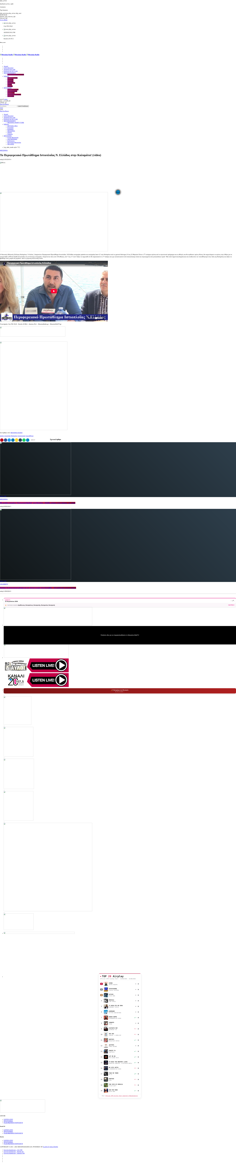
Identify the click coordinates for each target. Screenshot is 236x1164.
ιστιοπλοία (7, 436)
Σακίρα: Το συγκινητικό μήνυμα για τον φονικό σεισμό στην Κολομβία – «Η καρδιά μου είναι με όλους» (38, 588)
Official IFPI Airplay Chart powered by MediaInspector (121, 1095)
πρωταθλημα (29, 436)
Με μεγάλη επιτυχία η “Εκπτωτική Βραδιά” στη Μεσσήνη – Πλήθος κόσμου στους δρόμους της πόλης (37, 503)
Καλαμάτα (14, 436)
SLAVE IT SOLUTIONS (50, 1147)
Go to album (3, 20)
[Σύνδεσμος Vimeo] (19, 55)
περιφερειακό (21, 436)
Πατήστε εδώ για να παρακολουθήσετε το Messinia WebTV (120, 635)
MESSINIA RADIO (16, 433)
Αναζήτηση (23, 106)
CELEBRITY (4, 584)
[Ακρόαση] (106, 984)
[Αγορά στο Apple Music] (138, 984)
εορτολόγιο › (231, 605)
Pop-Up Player (4, 104)
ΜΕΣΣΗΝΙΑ (4, 150)
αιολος (2, 436)
